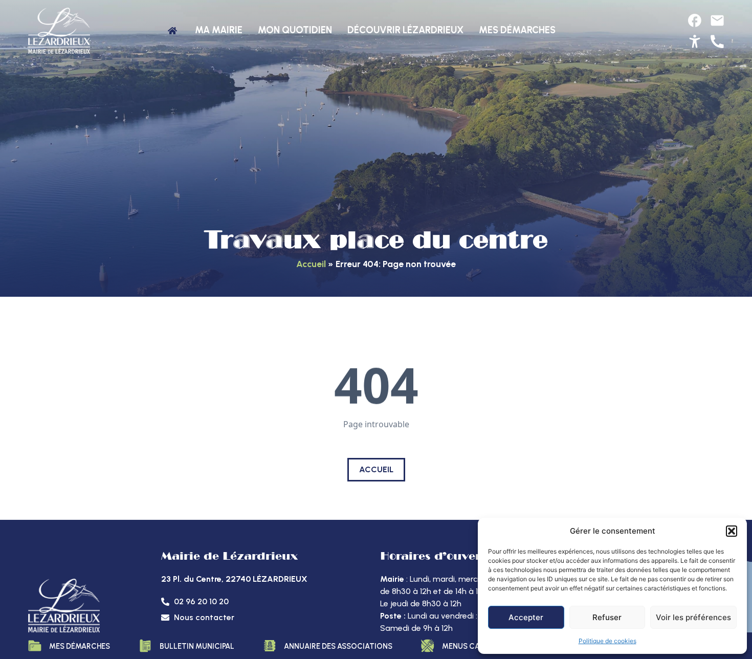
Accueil (311, 263)
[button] (731, 531)
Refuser (607, 617)
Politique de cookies (607, 641)
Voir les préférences (693, 617)
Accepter (525, 617)
